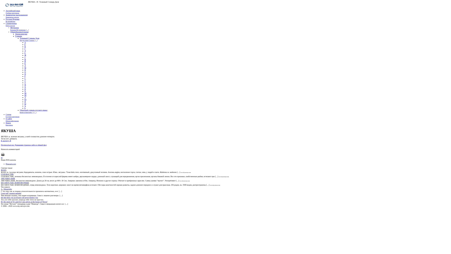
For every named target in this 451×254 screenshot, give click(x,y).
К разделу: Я (6, 141)
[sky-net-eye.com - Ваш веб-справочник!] (14, 9)
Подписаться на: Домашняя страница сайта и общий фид (24, 145)
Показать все (11, 164)
